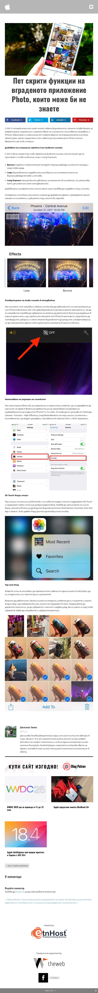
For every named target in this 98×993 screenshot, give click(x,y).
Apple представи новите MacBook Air (71, 807)
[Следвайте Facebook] (43, 978)
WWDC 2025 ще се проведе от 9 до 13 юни (25, 808)
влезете (19, 892)
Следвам (54, 978)
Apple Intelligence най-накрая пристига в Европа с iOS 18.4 (25, 854)
